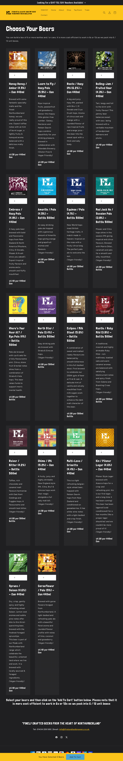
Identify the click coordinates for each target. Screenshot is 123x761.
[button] (104, 12)
